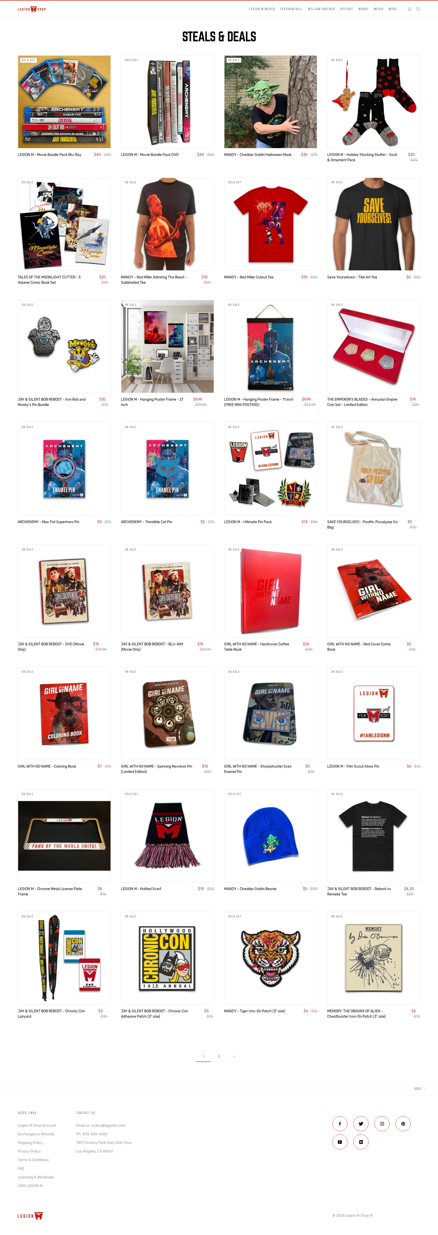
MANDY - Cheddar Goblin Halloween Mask (257, 155)
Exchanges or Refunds (36, 1134)
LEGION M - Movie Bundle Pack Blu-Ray (49, 155)
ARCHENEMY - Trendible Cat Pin (146, 522)
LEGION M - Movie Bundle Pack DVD (150, 155)
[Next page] (234, 1056)
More (393, 9)
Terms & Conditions (33, 1160)
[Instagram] (382, 1123)
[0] (410, 9)
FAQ (21, 1169)
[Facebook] (340, 1123)
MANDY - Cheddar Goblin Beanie (250, 889)
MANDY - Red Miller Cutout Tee (248, 277)
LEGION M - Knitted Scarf (141, 889)
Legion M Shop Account (37, 1125)
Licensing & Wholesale (36, 1177)
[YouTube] (340, 1142)
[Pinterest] (403, 1123)
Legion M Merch (262, 9)
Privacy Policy (29, 1151)
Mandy (363, 9)
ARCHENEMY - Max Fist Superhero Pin (48, 522)
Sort (418, 1088)
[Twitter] (361, 1123)
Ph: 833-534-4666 (91, 1134)
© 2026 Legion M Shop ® (352, 1215)
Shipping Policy (30, 1143)
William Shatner (321, 9)
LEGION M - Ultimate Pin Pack (248, 522)
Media (379, 9)
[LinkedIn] (361, 1142)
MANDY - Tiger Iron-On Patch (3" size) (254, 1011)
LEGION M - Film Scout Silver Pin (353, 766)
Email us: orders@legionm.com (100, 1125)
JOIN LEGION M (30, 1186)
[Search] (418, 9)
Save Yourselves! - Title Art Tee (352, 277)
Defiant (346, 9)
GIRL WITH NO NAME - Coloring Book (47, 766)
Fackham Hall (291, 9)
